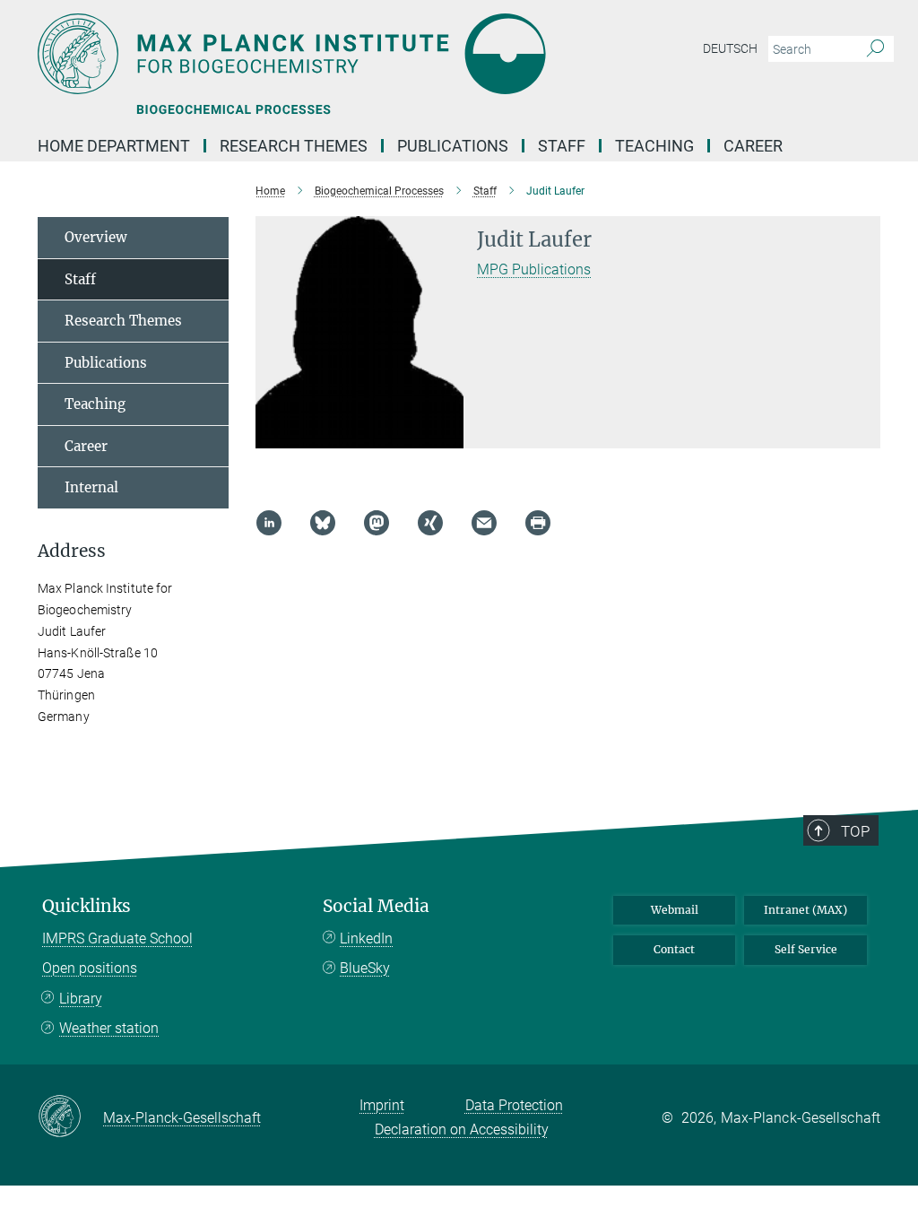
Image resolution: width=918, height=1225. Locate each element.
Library (80, 998)
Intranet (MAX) (805, 910)
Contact (674, 949)
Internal (91, 487)
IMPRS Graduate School (117, 938)
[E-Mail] (484, 522)
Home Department (114, 145)
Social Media (376, 906)
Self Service (806, 949)
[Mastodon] (376, 522)
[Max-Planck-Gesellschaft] (70, 1117)
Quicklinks (86, 906)
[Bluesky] (322, 522)
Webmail (674, 910)
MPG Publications (534, 269)
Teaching (654, 145)
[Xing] (430, 522)
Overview (96, 237)
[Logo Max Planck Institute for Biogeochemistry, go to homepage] (374, 53)
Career (753, 145)
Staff (561, 145)
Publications (452, 145)
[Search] (875, 49)
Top (855, 831)
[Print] (537, 522)
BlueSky (365, 968)
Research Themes (294, 145)
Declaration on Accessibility (462, 1129)
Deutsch (730, 48)
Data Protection (514, 1105)
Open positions (89, 968)
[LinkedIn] (268, 522)
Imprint (381, 1105)
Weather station (109, 1028)
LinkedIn (366, 938)
